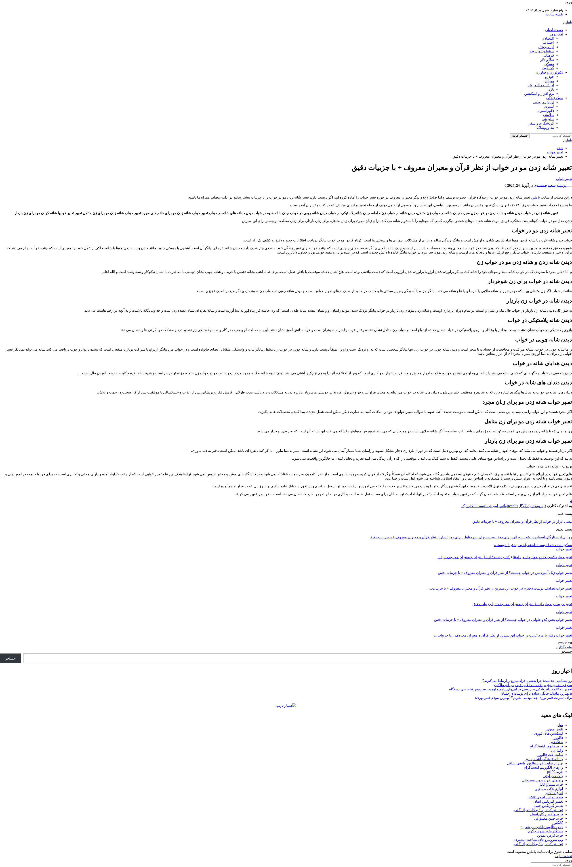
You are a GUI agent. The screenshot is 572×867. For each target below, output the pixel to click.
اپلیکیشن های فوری (548, 733)
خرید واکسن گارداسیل (546, 814)
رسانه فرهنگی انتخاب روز (544, 759)
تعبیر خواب (564, 179)
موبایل (549, 81)
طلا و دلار (547, 59)
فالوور (558, 738)
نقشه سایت (554, 14)
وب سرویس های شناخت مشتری (538, 840)
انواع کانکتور (554, 793)
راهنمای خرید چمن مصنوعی (542, 780)
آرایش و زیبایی (543, 102)
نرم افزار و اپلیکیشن (539, 93)
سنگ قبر (556, 742)
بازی (550, 89)
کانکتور (558, 823)
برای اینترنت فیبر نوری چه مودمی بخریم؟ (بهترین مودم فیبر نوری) (523, 698)
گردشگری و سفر (541, 123)
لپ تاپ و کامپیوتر (541, 85)
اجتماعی (548, 42)
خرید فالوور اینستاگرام (546, 746)
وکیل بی (557, 750)
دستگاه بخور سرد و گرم (545, 831)
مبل (560, 725)
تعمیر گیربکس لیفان (548, 801)
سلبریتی (548, 119)
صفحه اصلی (554, 30)
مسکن (549, 64)
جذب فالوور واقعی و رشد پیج (541, 827)
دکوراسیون (546, 110)
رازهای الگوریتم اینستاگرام (543, 767)
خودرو (549, 76)
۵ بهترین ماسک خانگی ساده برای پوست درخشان (536, 693)
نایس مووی (554, 729)
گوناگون (548, 68)
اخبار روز (556, 34)
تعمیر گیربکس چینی (548, 806)
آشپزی (549, 106)
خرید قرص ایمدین (550, 835)
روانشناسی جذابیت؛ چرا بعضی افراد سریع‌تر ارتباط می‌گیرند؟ (527, 681)
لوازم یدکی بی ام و (549, 789)
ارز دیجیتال (546, 47)
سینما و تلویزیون (542, 51)
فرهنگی (548, 55)
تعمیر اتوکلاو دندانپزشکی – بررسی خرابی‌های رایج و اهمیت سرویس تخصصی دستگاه (510, 689)
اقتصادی (548, 38)
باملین (567, 22)
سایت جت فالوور (550, 755)
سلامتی (548, 115)
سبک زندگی (554, 98)
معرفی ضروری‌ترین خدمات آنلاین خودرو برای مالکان (533, 685)
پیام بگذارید (564, 647)
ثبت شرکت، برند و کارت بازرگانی (538, 810)
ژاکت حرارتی (553, 776)
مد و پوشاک (545, 127)
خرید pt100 (555, 772)
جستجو (566, 651)
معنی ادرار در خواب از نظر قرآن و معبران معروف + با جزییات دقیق (522, 521)
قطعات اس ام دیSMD (546, 797)
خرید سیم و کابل (551, 784)
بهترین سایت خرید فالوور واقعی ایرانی (535, 763)
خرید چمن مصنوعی (548, 818)
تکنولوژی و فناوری (549, 72)
